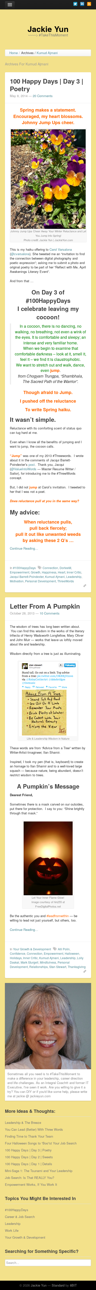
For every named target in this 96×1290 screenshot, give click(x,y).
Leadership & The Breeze (23, 1122)
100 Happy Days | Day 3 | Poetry (46, 84)
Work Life (11, 1230)
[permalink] (83, 585)
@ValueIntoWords (23, 469)
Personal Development (40, 581)
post (32, 464)
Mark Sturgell (29, 962)
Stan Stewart (57, 967)
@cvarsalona (20, 253)
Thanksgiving (77, 967)
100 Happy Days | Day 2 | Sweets (29, 1157)
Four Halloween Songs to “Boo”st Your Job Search (41, 1143)
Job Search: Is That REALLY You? (29, 1177)
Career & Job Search (20, 1216)
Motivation (17, 581)
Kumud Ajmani (55, 576)
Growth (35, 572)
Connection (50, 568)
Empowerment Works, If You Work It (31, 1184)
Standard (58, 1285)
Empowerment (19, 572)
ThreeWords (65, 581)
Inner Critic (74, 572)
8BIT (73, 1285)
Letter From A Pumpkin (45, 606)
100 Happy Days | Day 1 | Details (28, 1163)
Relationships (38, 967)
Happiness (49, 572)
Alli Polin (64, 949)
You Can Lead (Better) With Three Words (34, 1129)
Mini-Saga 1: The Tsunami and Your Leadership (38, 1170)
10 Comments (50, 613)
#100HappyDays (24, 568)
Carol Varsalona (60, 249)
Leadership (73, 576)
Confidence (17, 953)
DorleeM (65, 568)
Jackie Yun (48, 28)
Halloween (72, 953)
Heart (61, 572)
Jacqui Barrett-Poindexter (27, 576)
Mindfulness (48, 962)
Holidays (16, 958)
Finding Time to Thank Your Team (29, 1136)
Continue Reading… (24, 548)
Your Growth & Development (32, 949)
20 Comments (43, 95)
